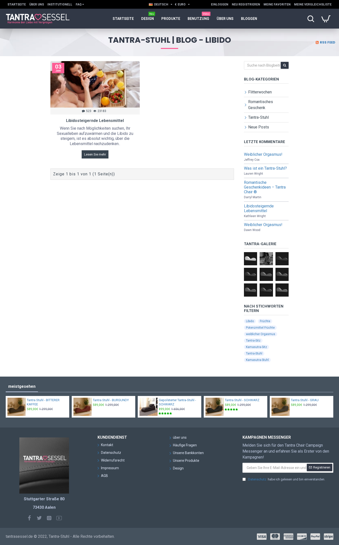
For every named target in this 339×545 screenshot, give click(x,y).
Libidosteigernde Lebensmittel (95, 120)
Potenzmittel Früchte (260, 327)
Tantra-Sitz (253, 340)
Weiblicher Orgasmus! (263, 154)
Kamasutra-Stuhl (257, 360)
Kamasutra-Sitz (256, 347)
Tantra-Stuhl (254, 353)
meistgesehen (21, 386)
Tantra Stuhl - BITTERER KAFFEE (43, 402)
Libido (250, 321)
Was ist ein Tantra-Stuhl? (265, 168)
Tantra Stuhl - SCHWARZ (242, 400)
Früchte (265, 321)
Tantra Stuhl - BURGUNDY (111, 400)
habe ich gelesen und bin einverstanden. (286, 479)
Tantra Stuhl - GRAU (305, 400)
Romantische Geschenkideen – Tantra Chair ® (265, 187)
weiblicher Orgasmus (260, 334)
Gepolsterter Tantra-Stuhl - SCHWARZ (177, 402)
